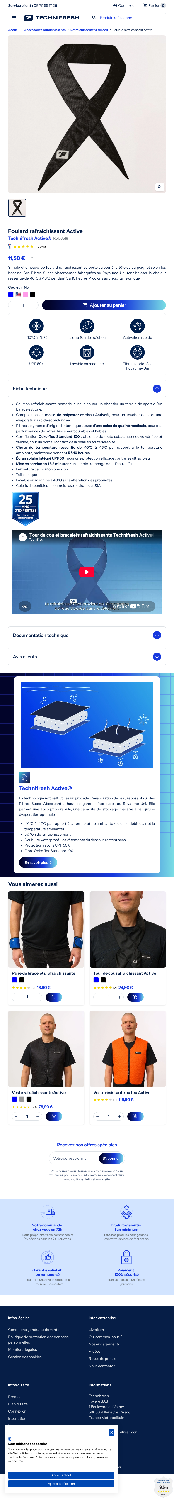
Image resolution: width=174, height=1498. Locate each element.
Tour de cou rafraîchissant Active (124, 973)
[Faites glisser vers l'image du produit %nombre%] (17, 208)
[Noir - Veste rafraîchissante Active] (29, 1099)
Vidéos (95, 1351)
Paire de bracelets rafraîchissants (43, 973)
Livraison (96, 1329)
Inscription (17, 1418)
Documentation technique (40, 635)
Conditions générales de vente (33, 1329)
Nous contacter (102, 1366)
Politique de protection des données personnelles (38, 1340)
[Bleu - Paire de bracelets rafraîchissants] (14, 980)
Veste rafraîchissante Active (39, 1093)
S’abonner (111, 1158)
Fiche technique (30, 388)
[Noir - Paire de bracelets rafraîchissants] (21, 980)
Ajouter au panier (104, 305)
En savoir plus (36, 862)
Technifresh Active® (29, 238)
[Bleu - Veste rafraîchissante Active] (14, 1099)
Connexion (17, 1411)
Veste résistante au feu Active (121, 1093)
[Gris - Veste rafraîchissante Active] (21, 1099)
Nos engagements (104, 1344)
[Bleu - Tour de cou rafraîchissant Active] (96, 980)
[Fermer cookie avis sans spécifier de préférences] (111, 1432)
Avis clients (25, 656)
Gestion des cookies (25, 1356)
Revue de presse (102, 1358)
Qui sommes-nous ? (105, 1337)
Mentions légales (22, 1349)
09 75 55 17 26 (32, 5)
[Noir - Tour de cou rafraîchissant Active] (103, 980)
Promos (14, 1396)
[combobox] (127, 17)
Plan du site (18, 1404)
